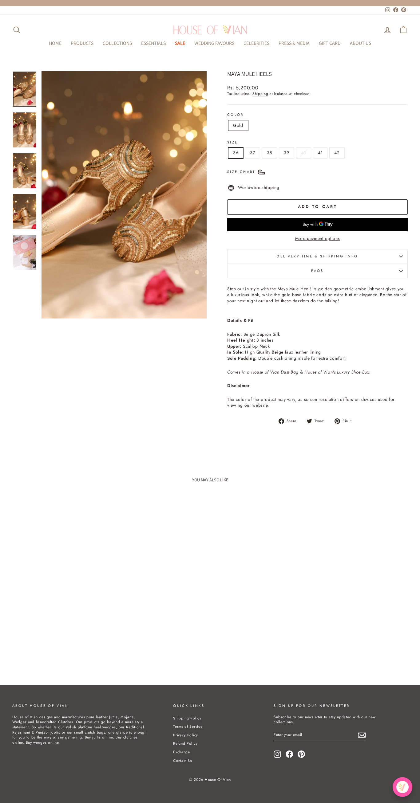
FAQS (317, 270)
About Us (360, 43)
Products (82, 43)
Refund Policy (185, 743)
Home (55, 43)
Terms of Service (187, 726)
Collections (117, 43)
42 (336, 153)
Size (232, 142)
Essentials (153, 43)
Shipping (260, 93)
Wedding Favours (214, 43)
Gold (238, 125)
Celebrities (256, 43)
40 (303, 153)
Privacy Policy (185, 735)
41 (320, 153)
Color (235, 114)
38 (269, 153)
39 (286, 153)
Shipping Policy (187, 718)
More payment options (317, 238)
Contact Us (182, 760)
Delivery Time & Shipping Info (317, 256)
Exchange (181, 751)
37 (252, 153)
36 (235, 153)
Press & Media (294, 43)
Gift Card (330, 43)
